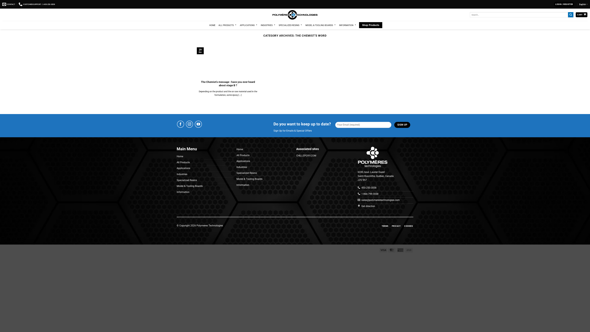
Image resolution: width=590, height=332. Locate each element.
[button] (564, 4)
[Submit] (570, 14)
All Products (226, 25)
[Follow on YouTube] (198, 124)
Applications (247, 25)
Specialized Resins (289, 25)
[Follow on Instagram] (189, 124)
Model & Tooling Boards (319, 25)
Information (346, 25)
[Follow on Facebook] (180, 124)
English (582, 4)
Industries (267, 25)
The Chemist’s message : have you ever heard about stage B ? (228, 84)
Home (212, 25)
